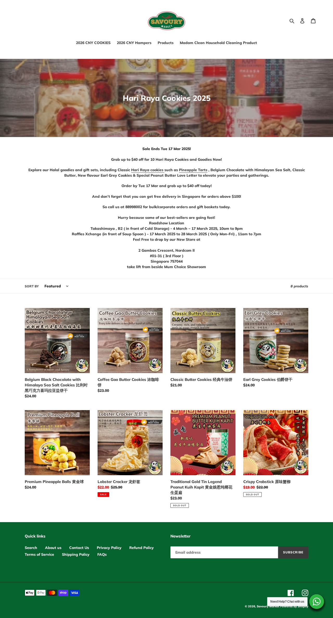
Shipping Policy (75, 554)
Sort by (32, 286)
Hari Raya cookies (147, 170)
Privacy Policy (109, 547)
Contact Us (79, 547)
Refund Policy (141, 547)
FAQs (102, 554)
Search (31, 547)
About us (53, 547)
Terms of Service (39, 554)
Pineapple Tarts (193, 170)
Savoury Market (268, 606)
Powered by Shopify (294, 606)
